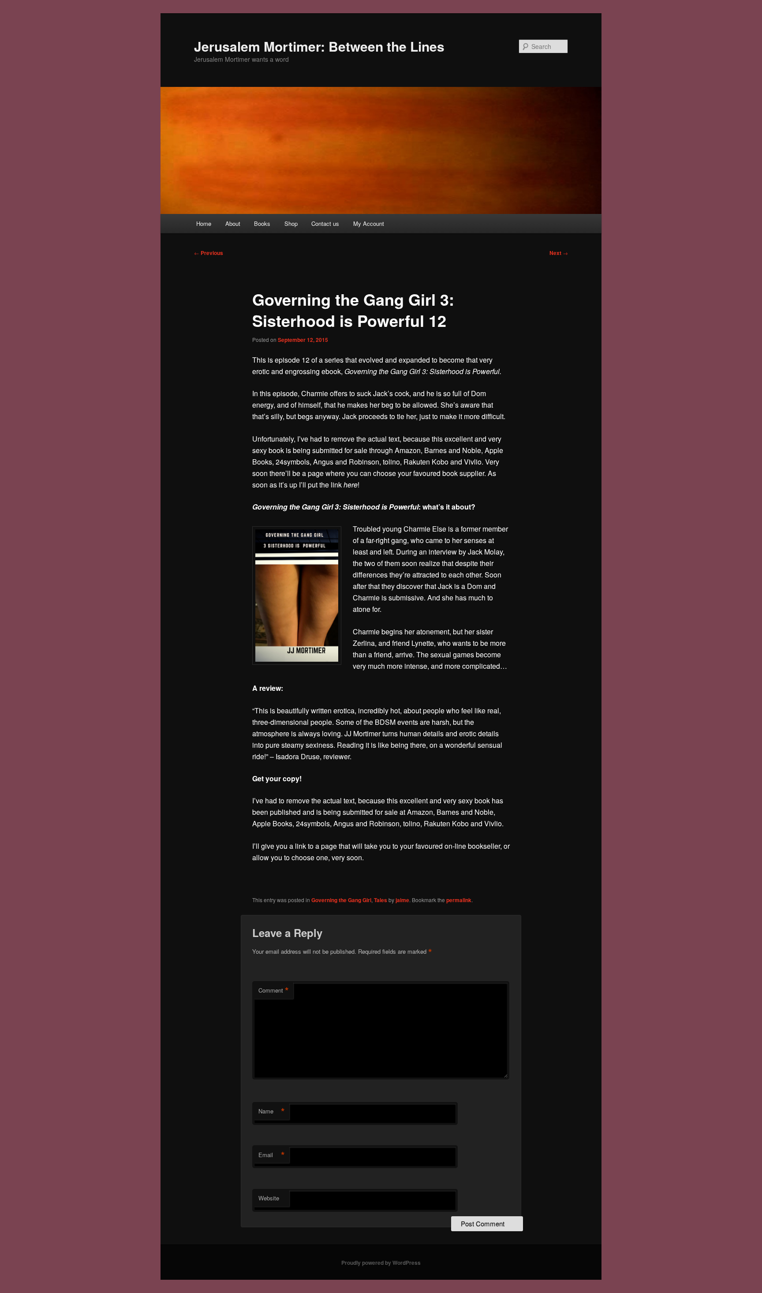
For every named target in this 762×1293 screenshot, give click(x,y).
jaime (402, 900)
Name (271, 1111)
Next (558, 253)
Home (203, 223)
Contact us (325, 223)
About (232, 223)
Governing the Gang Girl (341, 900)
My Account (368, 223)
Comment (273, 990)
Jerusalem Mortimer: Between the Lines (319, 46)
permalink (458, 900)
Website (268, 1198)
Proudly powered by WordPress (381, 1263)
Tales (380, 900)
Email (271, 1155)
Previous (208, 253)
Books (262, 223)
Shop (291, 223)
